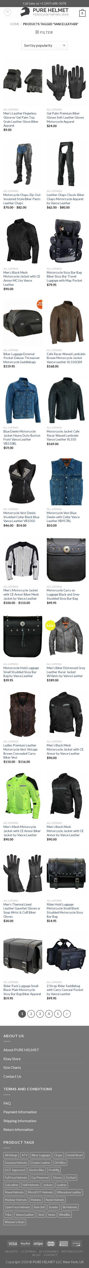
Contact (51, 1255)
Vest (41, 1214)
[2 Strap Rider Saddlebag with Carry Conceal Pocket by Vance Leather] (66, 954)
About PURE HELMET (21, 1050)
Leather (62, 1185)
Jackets (48, 1185)
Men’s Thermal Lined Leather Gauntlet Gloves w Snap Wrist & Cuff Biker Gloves (21, 910)
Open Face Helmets (17, 1207)
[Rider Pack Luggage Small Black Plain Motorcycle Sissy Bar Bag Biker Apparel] (22, 954)
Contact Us (12, 1076)
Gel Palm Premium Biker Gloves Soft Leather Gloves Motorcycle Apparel (65, 117)
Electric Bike (36, 1170)
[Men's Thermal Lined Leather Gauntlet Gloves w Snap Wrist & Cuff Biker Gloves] (22, 873)
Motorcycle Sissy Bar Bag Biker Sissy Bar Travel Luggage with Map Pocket (64, 276)
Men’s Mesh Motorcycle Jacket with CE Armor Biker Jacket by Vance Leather (22, 831)
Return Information (18, 1129)
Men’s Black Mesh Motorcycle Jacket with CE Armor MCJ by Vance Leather (21, 278)
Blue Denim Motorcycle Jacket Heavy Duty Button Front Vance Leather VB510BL (21, 437)
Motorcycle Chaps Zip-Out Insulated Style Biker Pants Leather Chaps (22, 199)
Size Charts (12, 1067)
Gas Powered (40, 1177)
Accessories (49, 1251)
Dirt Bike (60, 1163)
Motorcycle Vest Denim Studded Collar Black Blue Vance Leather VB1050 (21, 517)
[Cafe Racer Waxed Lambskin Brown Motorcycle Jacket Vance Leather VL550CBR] (66, 322)
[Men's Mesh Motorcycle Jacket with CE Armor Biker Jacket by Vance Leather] (22, 796)
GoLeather (11, 1185)
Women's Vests (15, 1222)
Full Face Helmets (16, 1177)
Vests (51, 1214)
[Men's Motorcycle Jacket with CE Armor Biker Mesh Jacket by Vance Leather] (22, 559)
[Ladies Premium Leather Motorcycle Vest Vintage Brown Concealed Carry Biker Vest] (22, 714)
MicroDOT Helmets (40, 1192)
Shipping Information (19, 1120)
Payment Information (20, 1112)
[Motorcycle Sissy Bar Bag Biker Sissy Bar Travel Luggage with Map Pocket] (66, 241)
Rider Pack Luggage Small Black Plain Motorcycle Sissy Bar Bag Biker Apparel (22, 990)
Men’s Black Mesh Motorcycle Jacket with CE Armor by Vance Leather (65, 749)
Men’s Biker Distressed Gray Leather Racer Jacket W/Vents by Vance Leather (66, 672)
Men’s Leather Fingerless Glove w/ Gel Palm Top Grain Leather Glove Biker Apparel (20, 119)
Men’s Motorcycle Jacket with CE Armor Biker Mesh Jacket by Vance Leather (21, 594)
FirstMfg (54, 1170)
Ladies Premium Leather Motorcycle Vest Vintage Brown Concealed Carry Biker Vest (20, 751)
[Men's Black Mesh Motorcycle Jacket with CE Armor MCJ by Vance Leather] (22, 241)
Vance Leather (25, 1214)
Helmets (11, 1251)
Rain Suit (39, 1207)
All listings (11, 1155)
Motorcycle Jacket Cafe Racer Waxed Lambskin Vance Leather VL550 (63, 435)
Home (14, 24)
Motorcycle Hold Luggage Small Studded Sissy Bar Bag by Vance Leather (21, 672)
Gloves (57, 1177)
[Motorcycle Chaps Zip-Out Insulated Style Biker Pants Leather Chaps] (22, 164)
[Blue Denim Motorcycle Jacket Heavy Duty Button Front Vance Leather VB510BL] (22, 400)
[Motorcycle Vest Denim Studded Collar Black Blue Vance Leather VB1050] (22, 481)
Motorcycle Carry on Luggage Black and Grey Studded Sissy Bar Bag (63, 594)
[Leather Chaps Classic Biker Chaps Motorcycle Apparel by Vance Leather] (66, 164)
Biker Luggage (41, 1155)
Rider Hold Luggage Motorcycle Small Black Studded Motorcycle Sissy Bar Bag (65, 910)
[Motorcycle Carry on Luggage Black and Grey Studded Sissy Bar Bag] (66, 559)
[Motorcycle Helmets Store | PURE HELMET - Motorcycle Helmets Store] (44, 11)
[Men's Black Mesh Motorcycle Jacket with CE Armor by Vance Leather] (66, 714)
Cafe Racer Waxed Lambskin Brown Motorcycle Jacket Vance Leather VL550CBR (66, 358)
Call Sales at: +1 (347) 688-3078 (44, 3)
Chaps (58, 1155)
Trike (8, 1214)
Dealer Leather (40, 1163)
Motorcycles (72, 1251)
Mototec (36, 1200)
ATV (25, 1155)
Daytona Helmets (16, 1163)
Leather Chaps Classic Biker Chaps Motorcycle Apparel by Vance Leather (65, 199)
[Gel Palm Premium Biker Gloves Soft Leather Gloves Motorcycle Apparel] (66, 82)
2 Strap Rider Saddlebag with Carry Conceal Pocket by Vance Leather (65, 990)
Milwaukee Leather (69, 1192)
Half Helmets (31, 1185)
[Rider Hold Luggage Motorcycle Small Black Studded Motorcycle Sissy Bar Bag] (66, 873)
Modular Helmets (16, 1200)
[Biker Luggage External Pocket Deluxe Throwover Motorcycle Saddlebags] (22, 322)
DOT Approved (15, 1170)
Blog (36, 1255)
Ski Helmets (70, 1207)
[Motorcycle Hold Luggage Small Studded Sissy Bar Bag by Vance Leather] (22, 636)
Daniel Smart (74, 1155)
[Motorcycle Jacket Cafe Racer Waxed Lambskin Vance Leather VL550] (66, 400)
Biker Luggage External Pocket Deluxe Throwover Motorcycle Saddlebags (21, 358)
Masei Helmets (14, 1192)
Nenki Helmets (55, 1200)
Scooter (53, 1207)
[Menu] (7, 12)
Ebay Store (12, 1058)
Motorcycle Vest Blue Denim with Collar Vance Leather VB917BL (63, 517)
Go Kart (71, 1177)
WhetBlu (64, 1214)
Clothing (28, 1251)
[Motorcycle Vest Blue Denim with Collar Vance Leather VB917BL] (66, 481)
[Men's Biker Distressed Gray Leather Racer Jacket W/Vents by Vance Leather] (66, 636)
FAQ (7, 1103)
